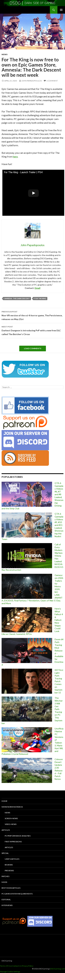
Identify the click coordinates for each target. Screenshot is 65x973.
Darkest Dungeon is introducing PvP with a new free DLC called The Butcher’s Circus (31, 330)
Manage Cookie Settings (10, 971)
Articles (6, 830)
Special (5, 853)
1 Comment (52, 81)
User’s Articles (12, 859)
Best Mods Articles (11, 888)
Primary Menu (61, 10)
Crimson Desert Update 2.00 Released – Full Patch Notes (59, 769)
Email (37, 288)
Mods (4, 882)
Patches (5, 876)
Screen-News (11, 818)
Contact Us (16, 966)
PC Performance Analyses (17, 836)
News (4, 54)
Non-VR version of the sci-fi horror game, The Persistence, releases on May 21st (32, 315)
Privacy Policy (27, 966)
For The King (40, 298)
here (15, 156)
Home (4, 801)
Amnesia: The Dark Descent (17, 298)
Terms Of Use (6, 966)
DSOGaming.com (57, 969)
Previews (9, 870)
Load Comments (32, 348)
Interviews (7, 905)
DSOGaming (7, 961)
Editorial (6, 899)
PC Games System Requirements (17, 894)
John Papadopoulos (31, 81)
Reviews (9, 865)
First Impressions (13, 841)
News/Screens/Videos (12, 807)
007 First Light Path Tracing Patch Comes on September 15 (59, 681)
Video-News (10, 824)
